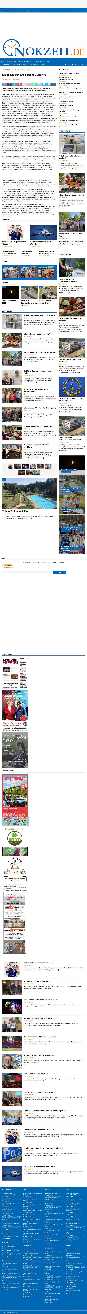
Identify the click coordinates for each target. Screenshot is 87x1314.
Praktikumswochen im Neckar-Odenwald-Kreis (73, 1209)
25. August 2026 (8, 255)
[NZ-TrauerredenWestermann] (15, 767)
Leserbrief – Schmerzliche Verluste (70, 319)
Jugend (68, 1189)
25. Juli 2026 (28, 429)
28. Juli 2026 (28, 410)
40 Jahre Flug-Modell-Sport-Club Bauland (31, 1224)
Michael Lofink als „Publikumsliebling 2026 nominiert (32, 1205)
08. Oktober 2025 (50, 1285)
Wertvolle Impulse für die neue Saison (31, 1234)
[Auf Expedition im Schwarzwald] (29, 272)
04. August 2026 (66, 511)
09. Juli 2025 (48, 1291)
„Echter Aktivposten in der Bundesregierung (51, 1235)
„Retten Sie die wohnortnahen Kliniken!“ (70, 438)
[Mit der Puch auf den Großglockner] (48, 466)
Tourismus (5, 1242)
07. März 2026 (63, 403)
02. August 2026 (66, 531)
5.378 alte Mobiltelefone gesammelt (69, 547)
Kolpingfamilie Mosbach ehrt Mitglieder (30, 1289)
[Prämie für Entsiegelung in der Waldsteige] (29, 292)
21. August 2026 (29, 336)
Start (3, 61)
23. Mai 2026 (63, 364)
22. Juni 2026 (6, 1285)
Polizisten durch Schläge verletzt (69, 120)
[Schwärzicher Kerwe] (15, 689)
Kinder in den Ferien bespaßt (73, 1227)
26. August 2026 (8, 246)
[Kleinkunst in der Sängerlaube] (17, 466)
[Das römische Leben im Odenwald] (29, 472)
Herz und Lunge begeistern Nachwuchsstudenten (73, 1204)
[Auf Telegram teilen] (44, 84)
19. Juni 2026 (6, 1289)
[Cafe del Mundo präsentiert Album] (15, 232)
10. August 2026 (29, 355)
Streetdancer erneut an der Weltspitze (30, 1199)
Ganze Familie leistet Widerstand (69, 125)
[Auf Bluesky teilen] (48, 84)
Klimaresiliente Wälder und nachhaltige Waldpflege (70, 528)
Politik (47, 1189)
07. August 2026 (29, 1113)
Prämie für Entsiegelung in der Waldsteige (29, 303)
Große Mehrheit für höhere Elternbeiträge (52, 1208)
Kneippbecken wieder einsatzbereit (11, 1273)
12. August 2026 (64, 323)
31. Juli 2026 (28, 394)
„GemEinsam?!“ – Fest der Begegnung (40, 408)
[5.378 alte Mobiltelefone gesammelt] (72, 544)
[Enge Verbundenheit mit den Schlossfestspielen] (36, 472)
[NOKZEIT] (43, 57)
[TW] (68, 64)
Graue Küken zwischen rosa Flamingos (9, 1264)
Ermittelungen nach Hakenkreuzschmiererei (66, 78)
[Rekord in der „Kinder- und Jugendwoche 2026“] (11, 272)
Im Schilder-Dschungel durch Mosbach (52, 1282)
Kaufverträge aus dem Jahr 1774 (38, 1018)
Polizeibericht (7, 1189)
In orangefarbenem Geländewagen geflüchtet (69, 110)
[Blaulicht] (12, 1154)
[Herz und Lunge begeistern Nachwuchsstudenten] (46, 272)
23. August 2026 (45, 255)
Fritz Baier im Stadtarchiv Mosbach (39, 315)
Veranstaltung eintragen (8, 11)
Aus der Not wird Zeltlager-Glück (74, 1215)
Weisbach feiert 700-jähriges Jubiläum (36, 446)
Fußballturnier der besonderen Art (32, 1239)
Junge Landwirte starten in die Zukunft (73, 1232)
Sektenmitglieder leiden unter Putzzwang (52, 1294)
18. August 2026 (49, 1199)
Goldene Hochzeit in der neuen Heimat (37, 372)
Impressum (26, 11)
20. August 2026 (29, 1020)
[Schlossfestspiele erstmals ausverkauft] (25, 466)
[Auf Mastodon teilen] (39, 84)
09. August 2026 (29, 1076)
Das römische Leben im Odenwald (38, 1092)
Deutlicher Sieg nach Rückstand (31, 1219)
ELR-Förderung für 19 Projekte (52, 1230)
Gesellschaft (27, 1245)
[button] (2, 8)
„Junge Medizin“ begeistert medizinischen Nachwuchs (72, 1238)
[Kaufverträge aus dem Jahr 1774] (33, 466)
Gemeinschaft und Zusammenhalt (32, 1229)
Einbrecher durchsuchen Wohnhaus (40, 243)
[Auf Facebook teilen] (4, 84)
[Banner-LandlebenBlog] (15, 855)
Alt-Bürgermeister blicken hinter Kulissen (74, 1291)
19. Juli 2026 (27, 1292)
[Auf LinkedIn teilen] (14, 84)
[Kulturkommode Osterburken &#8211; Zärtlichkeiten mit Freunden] (15, 731)
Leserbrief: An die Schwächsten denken (9, 252)
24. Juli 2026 (6, 1256)
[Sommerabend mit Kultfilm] (21, 472)
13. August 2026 (66, 472)
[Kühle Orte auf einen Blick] (48, 292)
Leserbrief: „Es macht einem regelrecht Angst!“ (52, 1299)
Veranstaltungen (24, 61)
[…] (52, 324)
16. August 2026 (28, 1212)
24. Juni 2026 (6, 1281)
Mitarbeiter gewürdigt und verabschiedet (36, 390)
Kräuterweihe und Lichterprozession (40, 1037)
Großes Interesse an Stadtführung (11, 1283)
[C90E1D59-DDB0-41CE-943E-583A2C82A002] (15, 825)
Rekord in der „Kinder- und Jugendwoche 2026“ (47, 252)
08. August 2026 (29, 375)
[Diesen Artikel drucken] (29, 84)
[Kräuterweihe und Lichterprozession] (40, 466)
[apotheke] (15, 958)
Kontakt (19, 11)
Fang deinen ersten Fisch (72, 1219)
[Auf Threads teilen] (53, 84)
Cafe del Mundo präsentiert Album (14, 243)
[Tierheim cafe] (15, 890)
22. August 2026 (28, 1196)
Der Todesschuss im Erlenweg (52, 1277)
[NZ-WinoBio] (15, 846)
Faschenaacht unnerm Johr (73, 1223)
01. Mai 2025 (48, 1296)
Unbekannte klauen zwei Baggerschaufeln (72, 88)
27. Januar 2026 (64, 442)
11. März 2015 (8, 79)
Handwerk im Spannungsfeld (52, 1197)
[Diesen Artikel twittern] (9, 84)
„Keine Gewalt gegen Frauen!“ (37, 334)
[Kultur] (12, 969)
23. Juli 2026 (28, 449)
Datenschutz (35, 11)
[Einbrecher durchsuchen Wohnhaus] (43, 232)
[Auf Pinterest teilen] (19, 84)
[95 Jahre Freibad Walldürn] (29, 493)
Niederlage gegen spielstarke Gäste (32, 1210)
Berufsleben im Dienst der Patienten (40, 352)
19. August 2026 (28, 1208)
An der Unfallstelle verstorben (10, 1236)
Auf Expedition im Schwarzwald (74, 1199)
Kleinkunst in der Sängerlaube (26, 252)
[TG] (82, 64)
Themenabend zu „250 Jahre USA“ (38, 426)
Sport (25, 1189)
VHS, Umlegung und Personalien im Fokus (54, 1225)
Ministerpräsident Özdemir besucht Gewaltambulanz (54, 1202)
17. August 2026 (29, 1039)
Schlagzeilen (11, 61)
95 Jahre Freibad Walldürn (15, 511)
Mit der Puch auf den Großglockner (39, 1055)
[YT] (72, 64)
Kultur (68, 1245)
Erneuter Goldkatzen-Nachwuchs (10, 1250)
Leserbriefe (47, 61)
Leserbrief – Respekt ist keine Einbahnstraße (52, 1288)
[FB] (65, 64)
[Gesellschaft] (12, 321)
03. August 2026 (8, 513)
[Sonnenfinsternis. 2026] (10, 292)
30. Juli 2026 (6, 1252)
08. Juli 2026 (6, 1266)
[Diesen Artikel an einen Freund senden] (24, 84)
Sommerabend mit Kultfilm (36, 1074)
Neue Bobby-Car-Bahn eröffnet (10, 1287)
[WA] (85, 64)
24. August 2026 (63, 122)
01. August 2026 (28, 1236)
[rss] (78, 64)
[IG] (75, 64)
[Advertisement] (43, 25)
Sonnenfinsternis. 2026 (10, 302)
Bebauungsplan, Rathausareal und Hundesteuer (54, 1214)
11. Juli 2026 (6, 1261)
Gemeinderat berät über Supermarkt (54, 1193)
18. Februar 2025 (49, 1302)
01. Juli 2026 (6, 1271)
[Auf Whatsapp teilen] (34, 84)
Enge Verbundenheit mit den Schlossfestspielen (45, 1111)
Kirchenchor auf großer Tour (30, 1295)
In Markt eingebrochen (66, 101)
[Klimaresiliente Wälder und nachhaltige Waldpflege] (72, 524)
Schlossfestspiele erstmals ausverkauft (41, 1000)
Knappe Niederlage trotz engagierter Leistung (32, 1194)
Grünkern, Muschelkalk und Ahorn (11, 1259)
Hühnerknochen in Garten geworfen (70, 116)
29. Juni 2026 (6, 1275)
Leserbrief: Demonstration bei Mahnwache (70, 399)
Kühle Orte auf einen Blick (45, 302)
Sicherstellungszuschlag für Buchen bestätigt (54, 1219)
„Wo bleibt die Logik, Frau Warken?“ (70, 360)
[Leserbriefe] (72, 267)
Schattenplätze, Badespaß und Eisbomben (10, 1278)
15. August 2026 (29, 1057)
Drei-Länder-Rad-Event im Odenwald (11, 1254)
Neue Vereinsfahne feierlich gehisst (32, 1215)
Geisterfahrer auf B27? (66, 105)
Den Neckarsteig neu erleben (9, 1269)
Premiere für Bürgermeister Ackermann (52, 1241)
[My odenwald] (15, 815)
